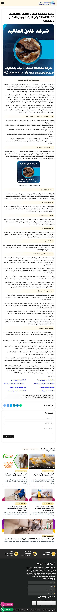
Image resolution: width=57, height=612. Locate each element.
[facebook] (53, 603)
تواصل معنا (51, 593)
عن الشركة (51, 582)
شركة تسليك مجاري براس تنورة (45, 380)
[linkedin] (39, 603)
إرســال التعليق (8, 437)
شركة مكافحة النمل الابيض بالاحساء (13, 383)
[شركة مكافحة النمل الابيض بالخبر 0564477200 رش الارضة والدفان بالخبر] (42, 461)
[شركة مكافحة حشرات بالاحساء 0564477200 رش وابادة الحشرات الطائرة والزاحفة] (15, 493)
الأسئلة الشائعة (50, 590)
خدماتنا (52, 586)
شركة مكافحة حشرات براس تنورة (17, 391)
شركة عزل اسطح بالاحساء (47, 387)
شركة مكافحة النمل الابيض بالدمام (44, 383)
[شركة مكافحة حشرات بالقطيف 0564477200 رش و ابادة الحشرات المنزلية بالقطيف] (28, 526)
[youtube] (43, 603)
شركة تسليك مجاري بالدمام (46, 391)
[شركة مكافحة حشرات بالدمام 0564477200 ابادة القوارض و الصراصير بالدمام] (42, 493)
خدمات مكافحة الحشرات (47, 471)
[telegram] (34, 603)
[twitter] (48, 603)
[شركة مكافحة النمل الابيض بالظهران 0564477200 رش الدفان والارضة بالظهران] (15, 461)
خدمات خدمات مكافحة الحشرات (42, 398)
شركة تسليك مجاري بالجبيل (18, 380)
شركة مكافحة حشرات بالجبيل (18, 387)
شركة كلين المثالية (43, 396)
